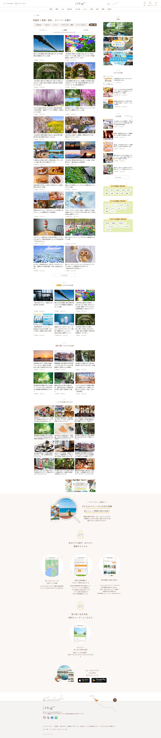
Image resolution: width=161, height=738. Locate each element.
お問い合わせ (63, 726)
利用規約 (56, 726)
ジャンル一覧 (52, 729)
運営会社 (82, 726)
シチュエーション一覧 (62, 729)
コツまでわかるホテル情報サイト (107, 726)
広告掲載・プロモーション (73, 726)
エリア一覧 (45, 729)
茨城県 (37, 15)
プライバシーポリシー (48, 726)
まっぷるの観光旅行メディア (92, 726)
